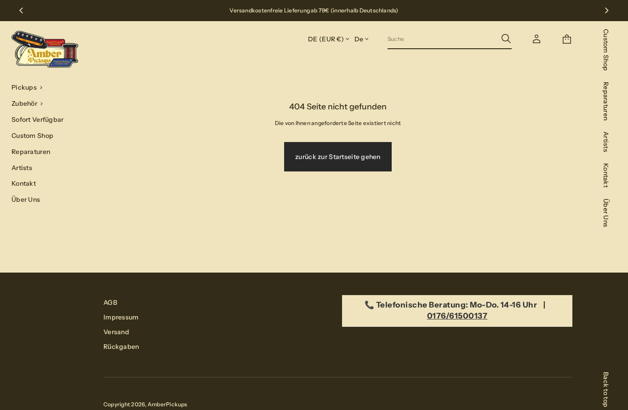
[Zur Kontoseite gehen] (536, 39)
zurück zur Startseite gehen (338, 157)
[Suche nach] (506, 38)
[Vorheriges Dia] (21, 10)
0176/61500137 (457, 315)
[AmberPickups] (44, 49)
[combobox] (442, 38)
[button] (45, 88)
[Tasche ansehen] (567, 39)
